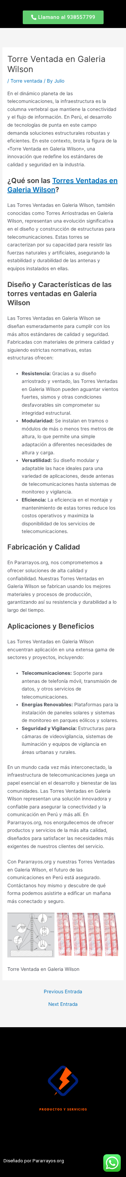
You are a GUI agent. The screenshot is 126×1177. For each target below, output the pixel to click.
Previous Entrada (63, 991)
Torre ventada (26, 81)
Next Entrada (63, 1004)
